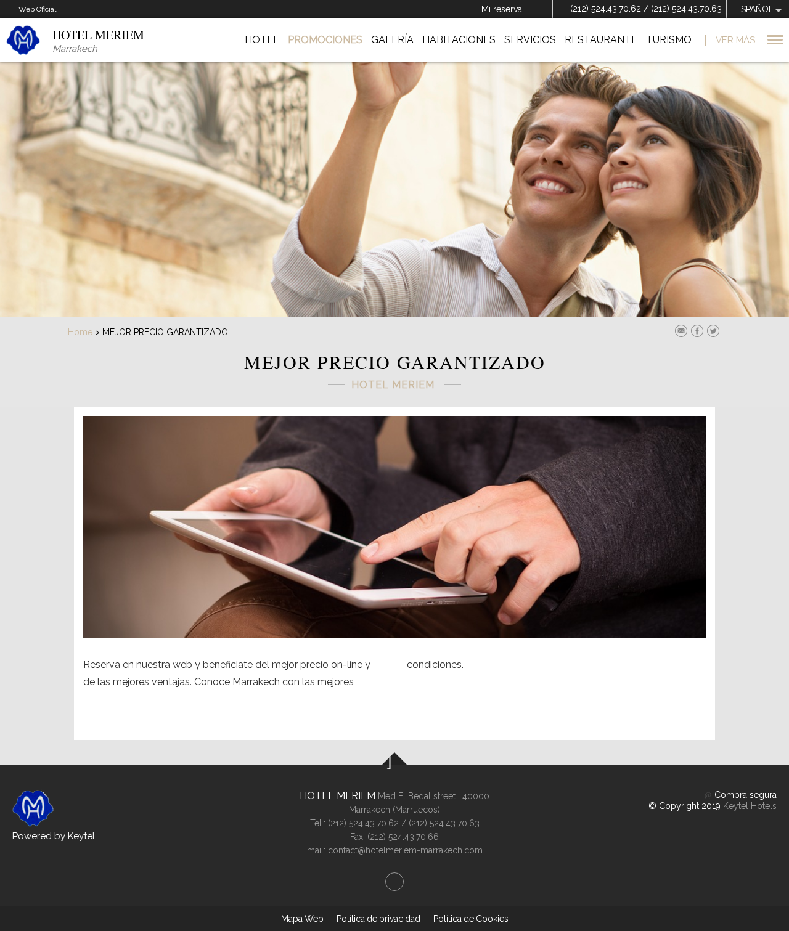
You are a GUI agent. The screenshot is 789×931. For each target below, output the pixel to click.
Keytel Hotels (750, 806)
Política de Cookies (471, 919)
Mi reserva (501, 9)
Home (80, 332)
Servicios (530, 40)
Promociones (325, 40)
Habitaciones (459, 40)
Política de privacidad (378, 919)
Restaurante (601, 40)
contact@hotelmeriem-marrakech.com (405, 850)
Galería (392, 40)
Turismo (669, 40)
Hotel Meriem (337, 796)
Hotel (262, 40)
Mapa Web (302, 919)
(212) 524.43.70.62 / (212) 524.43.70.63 (646, 9)
